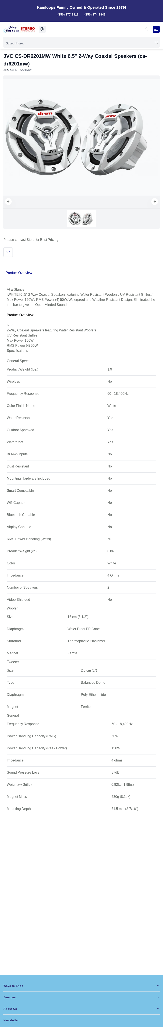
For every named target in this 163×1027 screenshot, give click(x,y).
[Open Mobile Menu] (156, 29)
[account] (146, 29)
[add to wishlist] (8, 252)
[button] (8, 201)
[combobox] (81, 43)
